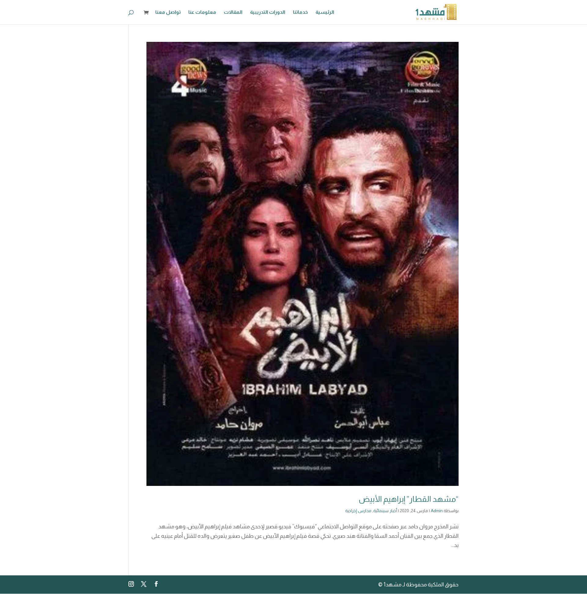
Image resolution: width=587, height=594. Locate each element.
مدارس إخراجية (358, 510)
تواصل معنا (168, 12)
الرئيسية (325, 12)
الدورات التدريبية (267, 12)
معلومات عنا (202, 12)
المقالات (233, 12)
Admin (437, 510)
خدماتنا (300, 12)
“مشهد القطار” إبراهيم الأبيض (409, 498)
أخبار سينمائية (385, 510)
